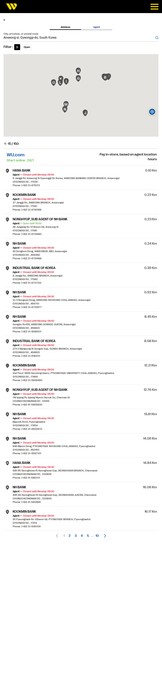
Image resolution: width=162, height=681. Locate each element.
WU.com (15, 154)
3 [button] (76, 536)
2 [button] (70, 536)
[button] (104, 535)
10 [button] (97, 536)
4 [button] (82, 536)
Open (27, 47)
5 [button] (88, 536)
